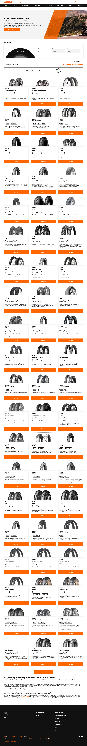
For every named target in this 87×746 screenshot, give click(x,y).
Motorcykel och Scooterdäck (16, 736)
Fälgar (14, 5)
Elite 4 (7, 328)
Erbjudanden (60, 5)
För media (81, 708)
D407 (61, 178)
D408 (6, 209)
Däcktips (37, 713)
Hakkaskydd (57, 716)
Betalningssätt (58, 722)
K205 (33, 446)
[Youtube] (82, 736)
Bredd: (38, 48)
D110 (6, 121)
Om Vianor (57, 708)
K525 (61, 474)
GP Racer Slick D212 (38, 415)
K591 (6, 503)
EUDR (56, 730)
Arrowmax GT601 (10, 90)
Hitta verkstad (49, 5)
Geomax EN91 (9, 357)
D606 (6, 269)
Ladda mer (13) (43, 671)
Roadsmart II (9, 620)
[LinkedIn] (79, 736)
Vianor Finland (6, 741)
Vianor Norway (14, 741)
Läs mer (16, 104)
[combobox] (43, 51)
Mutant (34, 589)
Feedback (57, 719)
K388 (61, 446)
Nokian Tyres (6, 722)
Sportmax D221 (37, 121)
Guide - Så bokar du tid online (61, 713)
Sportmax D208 (64, 650)
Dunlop (7, 88)
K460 (33, 474)
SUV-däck (5, 716)
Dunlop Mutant (25, 696)
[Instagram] (74, 736)
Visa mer (5, 701)
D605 (61, 238)
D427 (61, 209)
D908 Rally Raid (37, 269)
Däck (6, 5)
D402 (6, 178)
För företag (80, 2)
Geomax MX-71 (64, 387)
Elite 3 (61, 298)
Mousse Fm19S (64, 561)
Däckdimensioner (7, 719)
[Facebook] (77, 736)
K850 (33, 533)
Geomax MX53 (36, 387)
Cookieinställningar (53, 738)
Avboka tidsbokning (59, 728)
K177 (6, 446)
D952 (61, 269)
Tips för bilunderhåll (40, 712)
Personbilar (6, 710)
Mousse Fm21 (9, 589)
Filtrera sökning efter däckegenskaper (73, 64)
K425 (6, 474)
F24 (33, 328)
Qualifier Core (64, 589)
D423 (34, 209)
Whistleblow (45, 738)
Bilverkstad (37, 5)
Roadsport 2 (9, 650)
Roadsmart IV (63, 620)
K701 (61, 503)
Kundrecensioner (39, 710)
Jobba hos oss (58, 718)
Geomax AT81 (63, 328)
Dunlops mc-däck (48, 699)
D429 (6, 238)
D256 (34, 150)
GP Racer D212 (9, 415)
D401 (61, 150)
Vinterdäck (5, 712)
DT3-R (7, 298)
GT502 (61, 415)
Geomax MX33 (9, 387)
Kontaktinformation (59, 712)
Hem (5, 736)
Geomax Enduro (37, 357)
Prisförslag (57, 721)
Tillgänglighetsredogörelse (60, 725)
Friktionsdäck (6, 714)
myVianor (80, 5)
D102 (61, 90)
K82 (6, 533)
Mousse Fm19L (37, 561)
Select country (17, 2)
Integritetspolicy (58, 724)
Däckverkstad (25, 5)
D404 (34, 178)
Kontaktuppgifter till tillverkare (61, 731)
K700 (33, 503)
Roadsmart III (36, 620)
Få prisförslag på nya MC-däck (12, 29)
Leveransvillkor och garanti (60, 715)
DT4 (33, 298)
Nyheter (56, 727)
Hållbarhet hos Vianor (59, 710)
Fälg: (68, 48)
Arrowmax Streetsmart (39, 90)
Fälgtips (37, 715)
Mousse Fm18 (63, 533)
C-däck (5, 717)
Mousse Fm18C (10, 561)
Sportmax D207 (37, 650)
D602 (34, 238)
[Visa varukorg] (75, 2)
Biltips (70, 5)
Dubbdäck (5, 713)
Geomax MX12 (64, 357)
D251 (61, 121)
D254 (6, 150)
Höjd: (53, 48)
